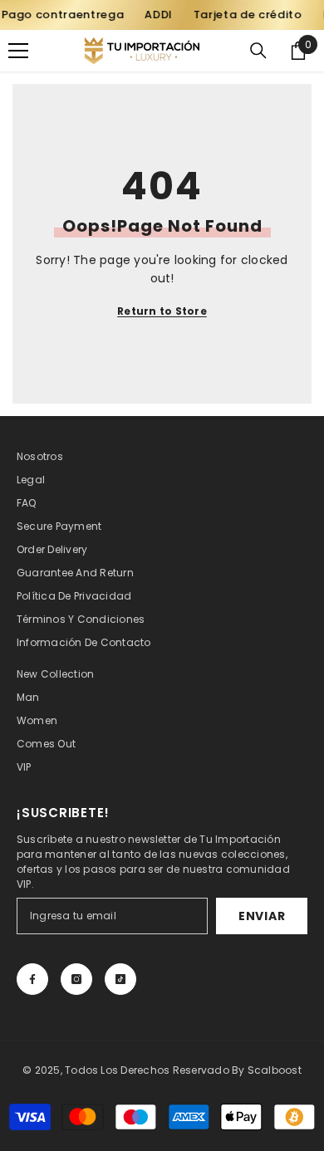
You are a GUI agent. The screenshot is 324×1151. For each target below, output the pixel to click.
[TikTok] (120, 979)
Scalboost (275, 1070)
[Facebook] (32, 979)
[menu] (18, 51)
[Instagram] (76, 979)
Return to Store (162, 311)
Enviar (261, 916)
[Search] (258, 51)
